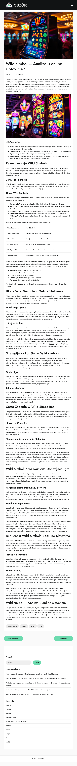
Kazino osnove (12, 626)
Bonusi (8, 705)
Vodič (8, 742)
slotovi (33, 626)
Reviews (9, 730)
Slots (7, 738)
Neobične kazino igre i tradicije (16, 721)
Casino (8, 709)
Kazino (8, 713)
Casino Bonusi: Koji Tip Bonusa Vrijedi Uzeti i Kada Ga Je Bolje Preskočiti (31, 690)
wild (40, 626)
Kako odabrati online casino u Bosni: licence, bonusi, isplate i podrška (29, 694)
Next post (63, 638)
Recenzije (9, 725)
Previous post (13, 638)
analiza (24, 626)
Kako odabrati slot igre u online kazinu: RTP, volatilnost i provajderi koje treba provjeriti (36, 678)
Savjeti (8, 734)
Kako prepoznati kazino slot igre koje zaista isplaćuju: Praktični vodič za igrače (32, 674)
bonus (51, 344)
